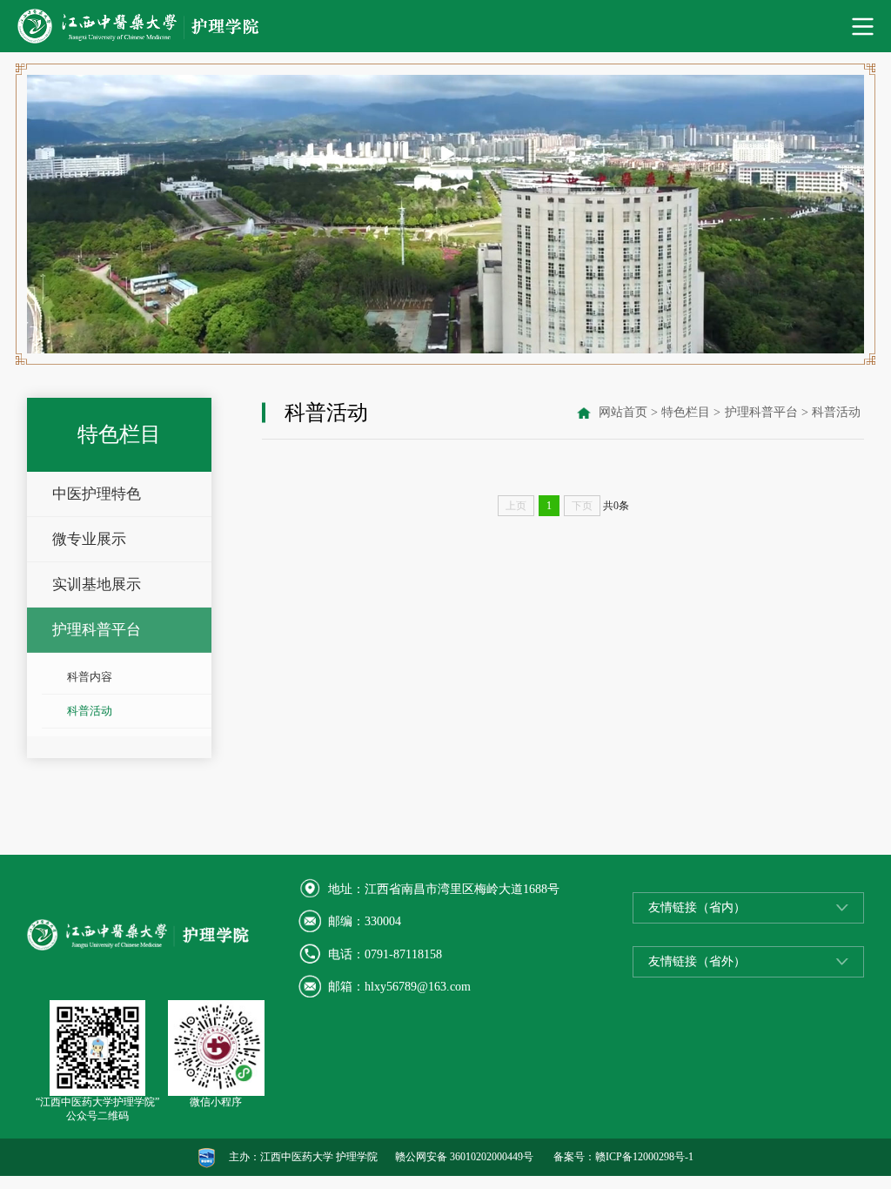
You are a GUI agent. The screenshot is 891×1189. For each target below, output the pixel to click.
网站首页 (623, 412)
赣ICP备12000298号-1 (644, 1157)
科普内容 (89, 677)
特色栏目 (685, 412)
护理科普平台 (96, 629)
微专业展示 (89, 539)
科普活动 (89, 711)
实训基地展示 (96, 584)
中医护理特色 (96, 494)
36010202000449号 (491, 1157)
